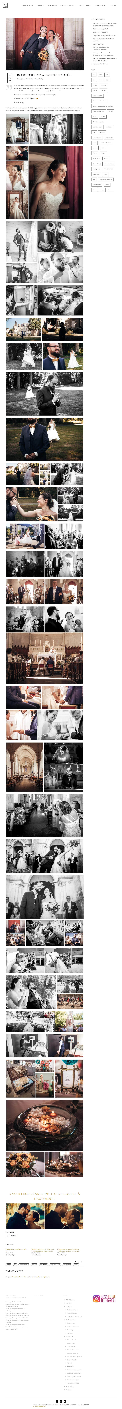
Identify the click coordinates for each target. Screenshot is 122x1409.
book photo (18, 1302)
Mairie (94, 142)
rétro (94, 179)
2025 (107, 80)
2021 (94, 80)
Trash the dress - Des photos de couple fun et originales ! (30, 1277)
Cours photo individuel (74, 1370)
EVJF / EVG (70, 1366)
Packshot (70, 1333)
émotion (110, 190)
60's (94, 74)
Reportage (70, 1330)
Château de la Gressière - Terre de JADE (103, 106)
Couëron (103, 116)
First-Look (109, 127)
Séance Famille (72, 1340)
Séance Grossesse (73, 1350)
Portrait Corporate (72, 1326)
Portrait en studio (72, 1310)
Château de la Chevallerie (99, 101)
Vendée (76, 1264)
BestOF (95, 90)
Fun (15, 1264)
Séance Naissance (73, 1353)
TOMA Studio (27, 5)
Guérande (102, 132)
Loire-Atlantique (24, 1264)
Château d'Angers (97, 95)
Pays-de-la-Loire (55, 1264)
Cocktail (111, 111)
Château (103, 90)
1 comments (30, 79)
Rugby (105, 174)
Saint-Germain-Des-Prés (106, 179)
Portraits (52, 5)
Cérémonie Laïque (97, 127)
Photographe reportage (13, 1313)
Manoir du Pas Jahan (106, 142)
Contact (113, 5)
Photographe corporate (13, 1318)
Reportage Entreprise (74, 1376)
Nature (103, 153)
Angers (95, 85)
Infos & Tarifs (85, 5)
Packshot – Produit (73, 1383)
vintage (102, 190)
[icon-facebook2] (57, 1401)
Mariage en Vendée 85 (100, 64)
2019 (100, 74)
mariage (19, 1315)
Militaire (104, 148)
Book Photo (71, 1323)
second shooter (97, 184)
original (106, 158)
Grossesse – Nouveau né (74, 1316)
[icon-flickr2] (61, 1401)
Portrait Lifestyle (72, 1313)
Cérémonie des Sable (98, 122)
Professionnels (68, 5)
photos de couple (108, 169)
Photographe (67, 1264)
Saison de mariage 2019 (100, 32)
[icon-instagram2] (65, 1401)
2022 (101, 80)
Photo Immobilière (73, 1380)
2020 (107, 74)
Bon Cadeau (100, 5)
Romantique (96, 174)
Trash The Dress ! (98, 44)
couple (9, 1264)
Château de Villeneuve (98, 111)
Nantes (95, 153)
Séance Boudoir (72, 1360)
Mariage (40, 5)
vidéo (94, 190)
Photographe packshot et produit (16, 1320)
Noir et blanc (43, 1264)
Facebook (39, 1295)
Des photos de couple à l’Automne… (104, 35)
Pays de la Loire (109, 163)
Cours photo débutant (74, 1373)
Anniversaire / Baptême (74, 1356)
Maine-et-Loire (109, 137)
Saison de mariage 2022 (100, 29)
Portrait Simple (71, 1346)
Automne (103, 85)
